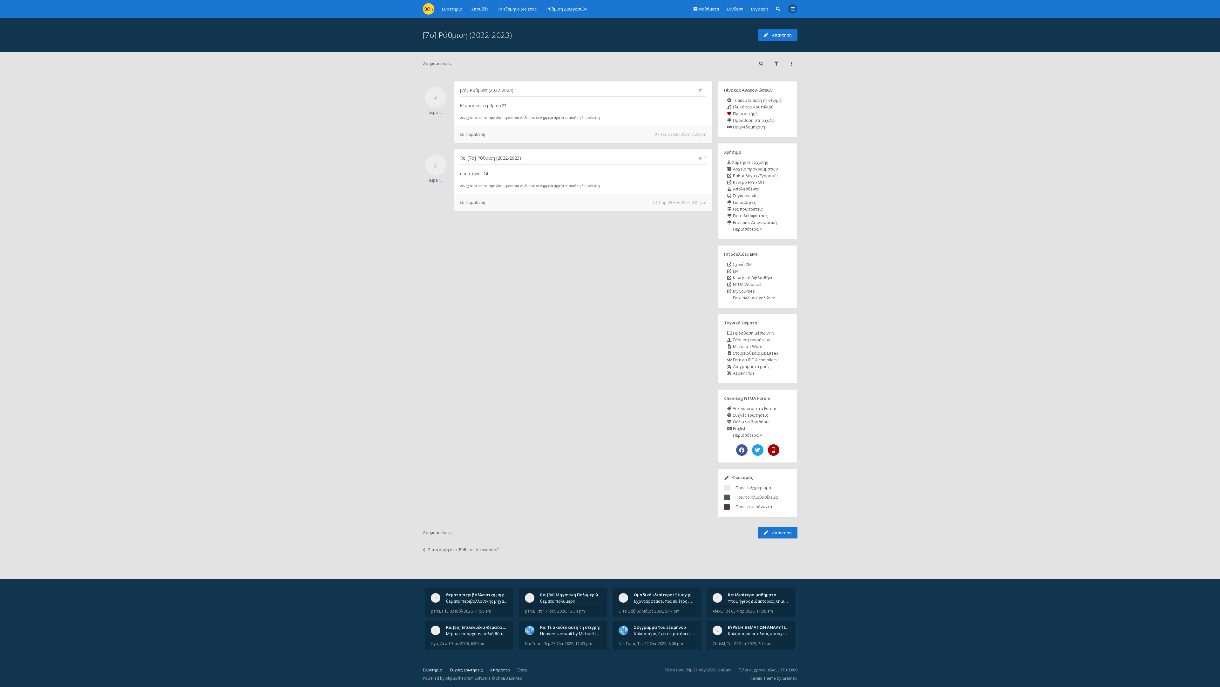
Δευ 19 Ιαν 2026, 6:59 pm (462, 643)
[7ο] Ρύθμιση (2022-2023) (467, 35)
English (739, 428)
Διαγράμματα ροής (750, 366)
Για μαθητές (744, 202)
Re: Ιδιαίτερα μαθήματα (752, 595)
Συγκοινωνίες (745, 195)
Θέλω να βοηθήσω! (751, 422)
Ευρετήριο (432, 670)
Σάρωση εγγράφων (751, 340)
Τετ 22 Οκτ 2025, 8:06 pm (660, 643)
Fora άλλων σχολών (752, 298)
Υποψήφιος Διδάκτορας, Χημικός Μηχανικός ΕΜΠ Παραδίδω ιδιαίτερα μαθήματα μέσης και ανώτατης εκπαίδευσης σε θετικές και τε (759, 601)
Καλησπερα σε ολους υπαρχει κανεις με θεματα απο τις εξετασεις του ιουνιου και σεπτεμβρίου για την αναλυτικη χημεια (759, 633)
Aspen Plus (743, 373)
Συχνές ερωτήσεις (750, 415)
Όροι (522, 670)
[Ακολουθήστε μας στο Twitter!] (757, 450)
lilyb (434, 643)
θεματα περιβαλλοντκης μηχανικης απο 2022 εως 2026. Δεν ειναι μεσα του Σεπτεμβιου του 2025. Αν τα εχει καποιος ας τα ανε (477, 601)
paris (435, 611)
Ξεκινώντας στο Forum (754, 408)
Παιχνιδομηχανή (748, 127)
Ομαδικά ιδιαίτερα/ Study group (667, 595)
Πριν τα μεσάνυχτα (753, 507)
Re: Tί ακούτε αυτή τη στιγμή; (570, 627)
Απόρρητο (500, 670)
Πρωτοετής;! (744, 113)
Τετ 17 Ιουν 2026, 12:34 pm (560, 611)
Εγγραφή (759, 9)
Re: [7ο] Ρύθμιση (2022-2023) (490, 158)
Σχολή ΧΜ (742, 264)
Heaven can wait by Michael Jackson (571, 633)
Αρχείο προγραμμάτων (755, 169)
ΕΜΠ (737, 271)
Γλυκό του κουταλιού (753, 107)
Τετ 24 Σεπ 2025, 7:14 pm (750, 643)
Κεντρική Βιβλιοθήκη (753, 278)
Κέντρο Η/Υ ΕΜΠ (748, 182)
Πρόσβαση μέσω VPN (753, 333)
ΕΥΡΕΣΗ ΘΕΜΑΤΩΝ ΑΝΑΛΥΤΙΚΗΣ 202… (766, 627)
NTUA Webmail (746, 284)
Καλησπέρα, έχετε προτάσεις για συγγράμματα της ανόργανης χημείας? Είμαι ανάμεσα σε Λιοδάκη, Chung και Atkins (664, 633)
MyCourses (743, 291)
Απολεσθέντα (745, 189)
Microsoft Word (747, 346)
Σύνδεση (735, 9)
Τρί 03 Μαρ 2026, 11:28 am (748, 611)
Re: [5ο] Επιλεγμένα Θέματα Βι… (478, 627)
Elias (623, 611)
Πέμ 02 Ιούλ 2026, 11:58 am (466, 611)
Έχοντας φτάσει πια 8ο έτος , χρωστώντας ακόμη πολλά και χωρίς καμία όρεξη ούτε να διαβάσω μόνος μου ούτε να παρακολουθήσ (664, 601)
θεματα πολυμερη (557, 601)
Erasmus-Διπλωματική (754, 222)
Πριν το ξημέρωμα (753, 487)
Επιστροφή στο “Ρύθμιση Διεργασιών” (463, 549)
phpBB (451, 678)
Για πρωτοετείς (747, 209)
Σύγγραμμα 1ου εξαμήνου (660, 627)
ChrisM (719, 643)
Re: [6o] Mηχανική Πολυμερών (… (573, 595)
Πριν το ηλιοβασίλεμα (756, 497)
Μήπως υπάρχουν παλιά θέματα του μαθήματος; (477, 633)
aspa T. (435, 112)
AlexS (717, 611)
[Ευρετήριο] (428, 9)
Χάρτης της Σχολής (749, 162)
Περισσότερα (746, 229)
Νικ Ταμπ (533, 643)
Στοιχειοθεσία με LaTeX (755, 353)
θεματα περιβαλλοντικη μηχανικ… (481, 595)
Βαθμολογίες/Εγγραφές (755, 175)
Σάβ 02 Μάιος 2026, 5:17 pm (654, 611)
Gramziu (789, 678)
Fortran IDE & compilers (754, 360)
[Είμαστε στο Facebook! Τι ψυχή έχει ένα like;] (742, 450)
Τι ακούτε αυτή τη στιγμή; (757, 100)
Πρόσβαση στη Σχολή (753, 120)
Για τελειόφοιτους (750, 216)
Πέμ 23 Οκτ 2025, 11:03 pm (568, 643)
